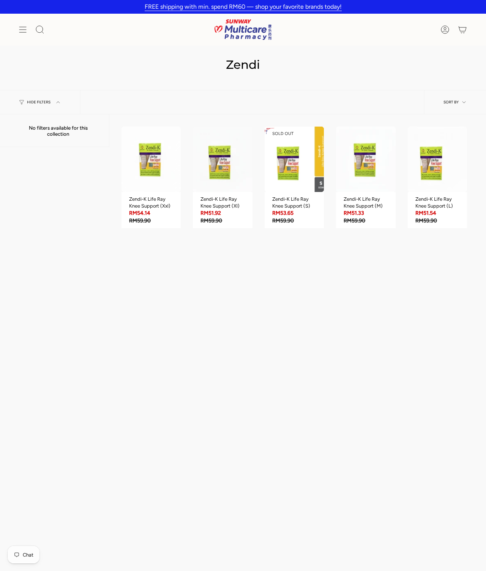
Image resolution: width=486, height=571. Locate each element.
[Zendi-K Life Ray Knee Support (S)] (294, 159)
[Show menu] (22, 29)
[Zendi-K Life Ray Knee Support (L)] (437, 159)
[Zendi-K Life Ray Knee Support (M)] (365, 159)
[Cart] (462, 29)
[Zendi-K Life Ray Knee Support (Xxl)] (151, 159)
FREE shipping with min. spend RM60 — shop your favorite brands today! (243, 6)
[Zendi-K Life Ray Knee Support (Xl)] (222, 159)
